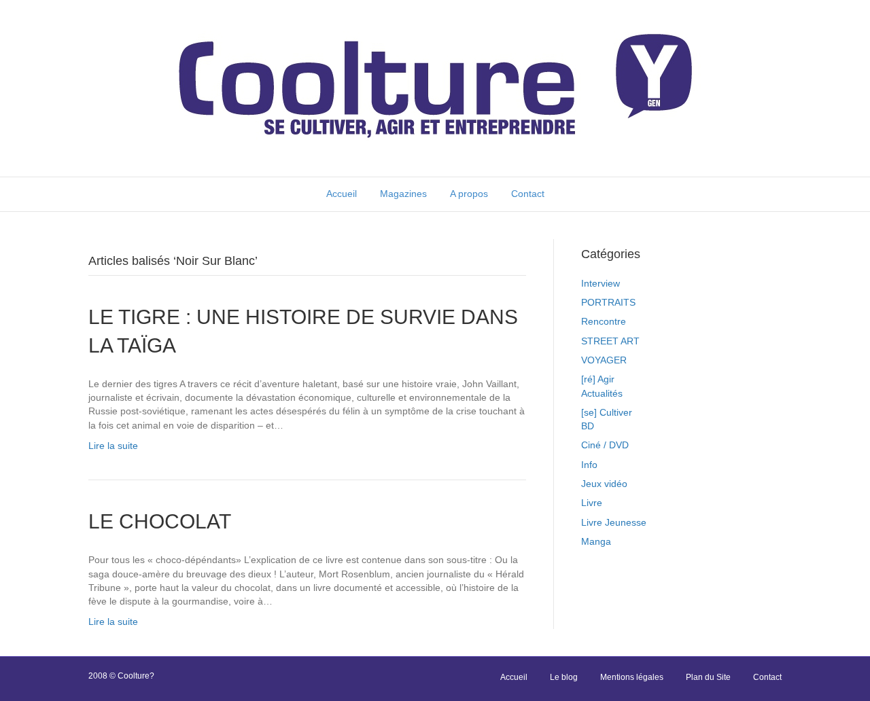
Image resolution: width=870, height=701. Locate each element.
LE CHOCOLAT (159, 521)
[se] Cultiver (606, 412)
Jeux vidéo (604, 483)
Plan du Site (708, 677)
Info (589, 464)
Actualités (602, 393)
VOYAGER (604, 360)
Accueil (341, 193)
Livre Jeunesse (613, 522)
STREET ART (610, 341)
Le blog (564, 677)
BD (587, 425)
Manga (596, 541)
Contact (527, 193)
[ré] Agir (597, 379)
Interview (600, 283)
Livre (591, 502)
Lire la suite (113, 445)
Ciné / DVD (605, 444)
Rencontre (603, 321)
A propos (469, 193)
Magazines (403, 193)
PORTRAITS (608, 302)
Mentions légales (631, 677)
